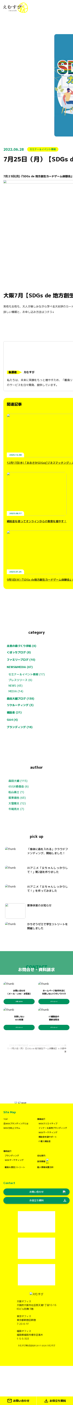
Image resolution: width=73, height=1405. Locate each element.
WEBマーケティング (48, 1132)
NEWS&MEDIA (37, 1045)
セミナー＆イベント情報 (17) (26, 674)
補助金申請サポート (48, 1136)
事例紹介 (7, 1151)
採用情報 (41, 1161)
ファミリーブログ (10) (21, 660)
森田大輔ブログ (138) (20, 698)
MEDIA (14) (15, 691)
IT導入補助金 (45, 1141)
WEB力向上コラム (11, 1128)
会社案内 (41, 1155)
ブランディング (12, 1155)
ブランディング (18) (20, 727)
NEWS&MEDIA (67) (20, 667)
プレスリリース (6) (20, 680)
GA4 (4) (12, 720)
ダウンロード (54, 1001)
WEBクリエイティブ (48, 1123)
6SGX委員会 (16, 786)
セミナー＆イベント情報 (43, 149)
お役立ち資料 (48, 1200)
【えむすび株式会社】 (19, 1045)
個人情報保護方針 (45, 1167)
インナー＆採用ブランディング (53, 1128)
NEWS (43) (15, 685)
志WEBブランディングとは (15, 1123)
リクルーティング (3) (20, 705)
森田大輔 (13, 781)
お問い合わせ (19, 1001)
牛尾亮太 (13, 809)
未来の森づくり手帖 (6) (21, 646)
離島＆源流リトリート (15, 1167)
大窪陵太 (13, 803)
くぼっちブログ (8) (19, 652)
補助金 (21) (14, 712)
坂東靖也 (13, 798)
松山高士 (13, 792)
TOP (5, 1119)
